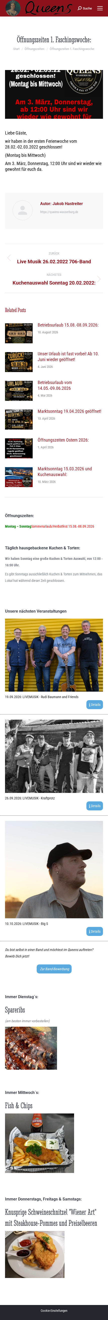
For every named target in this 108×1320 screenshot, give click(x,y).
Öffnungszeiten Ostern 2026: (63, 440)
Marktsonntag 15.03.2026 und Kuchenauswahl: (65, 471)
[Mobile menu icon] (100, 8)
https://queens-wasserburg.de (59, 212)
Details (95, 705)
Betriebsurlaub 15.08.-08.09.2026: (68, 325)
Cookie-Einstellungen (54, 1310)
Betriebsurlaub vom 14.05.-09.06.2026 (55, 385)
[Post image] (19, 333)
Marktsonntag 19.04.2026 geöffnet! (69, 411)
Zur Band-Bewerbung (54, 969)
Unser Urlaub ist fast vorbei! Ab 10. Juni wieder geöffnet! (68, 356)
